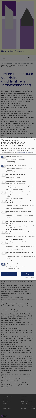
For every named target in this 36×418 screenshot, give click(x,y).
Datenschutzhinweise (23, 152)
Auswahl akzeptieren (9, 274)
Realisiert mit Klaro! (29, 277)
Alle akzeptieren (28, 274)
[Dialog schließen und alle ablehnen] (34, 139)
